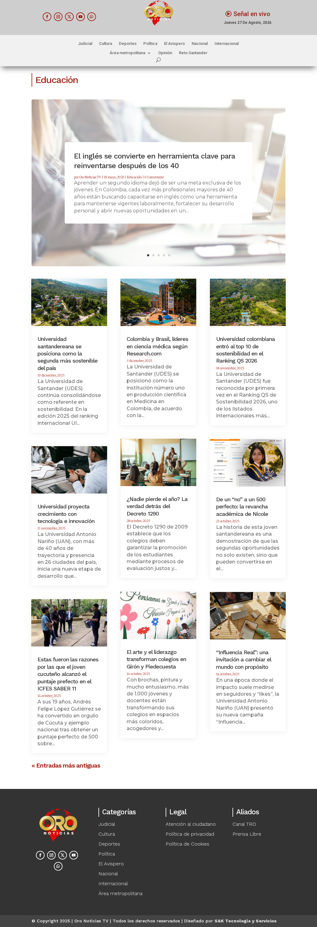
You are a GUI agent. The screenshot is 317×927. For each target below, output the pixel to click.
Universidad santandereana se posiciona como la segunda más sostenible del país (67, 353)
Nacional (200, 43)
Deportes (128, 43)
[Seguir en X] (69, 16)
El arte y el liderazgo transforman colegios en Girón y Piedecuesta (156, 659)
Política (150, 43)
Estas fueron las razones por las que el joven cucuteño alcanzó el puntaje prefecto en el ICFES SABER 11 (67, 674)
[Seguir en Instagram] (58, 16)
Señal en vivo (251, 14)
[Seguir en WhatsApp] (91, 16)
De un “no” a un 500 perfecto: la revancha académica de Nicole (242, 506)
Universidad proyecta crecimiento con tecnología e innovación (65, 513)
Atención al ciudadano (191, 824)
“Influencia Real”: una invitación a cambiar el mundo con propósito (243, 659)
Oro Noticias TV (90, 177)
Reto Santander (193, 53)
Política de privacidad (190, 834)
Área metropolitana (127, 53)
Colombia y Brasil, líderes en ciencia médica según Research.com (157, 346)
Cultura (105, 43)
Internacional (227, 43)
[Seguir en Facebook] (47, 16)
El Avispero (174, 43)
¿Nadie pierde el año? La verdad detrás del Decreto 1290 (157, 506)
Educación (134, 177)
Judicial (85, 43)
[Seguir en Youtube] (80, 16)
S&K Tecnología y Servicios (246, 920)
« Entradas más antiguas (66, 765)
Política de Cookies (187, 844)
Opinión (165, 53)
